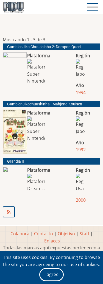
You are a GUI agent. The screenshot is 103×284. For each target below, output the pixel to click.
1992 (81, 150)
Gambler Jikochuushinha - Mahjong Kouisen (44, 104)
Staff (84, 234)
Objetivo (66, 234)
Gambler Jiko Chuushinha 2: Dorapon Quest (44, 47)
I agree (51, 274)
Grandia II (15, 161)
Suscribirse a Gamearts (51, 211)
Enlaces (52, 241)
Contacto (43, 234)
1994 (81, 92)
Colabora (19, 234)
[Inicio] (13, 7)
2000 (81, 200)
